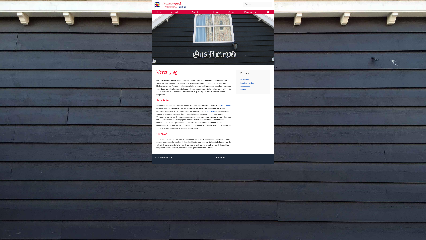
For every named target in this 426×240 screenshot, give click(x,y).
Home (159, 12)
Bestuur (243, 90)
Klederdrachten (251, 12)
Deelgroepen (245, 86)
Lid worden (244, 80)
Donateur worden (247, 83)
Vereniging (175, 12)
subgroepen (226, 105)
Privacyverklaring (220, 157)
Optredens (196, 12)
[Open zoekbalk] (268, 12)
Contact (232, 12)
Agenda (216, 12)
